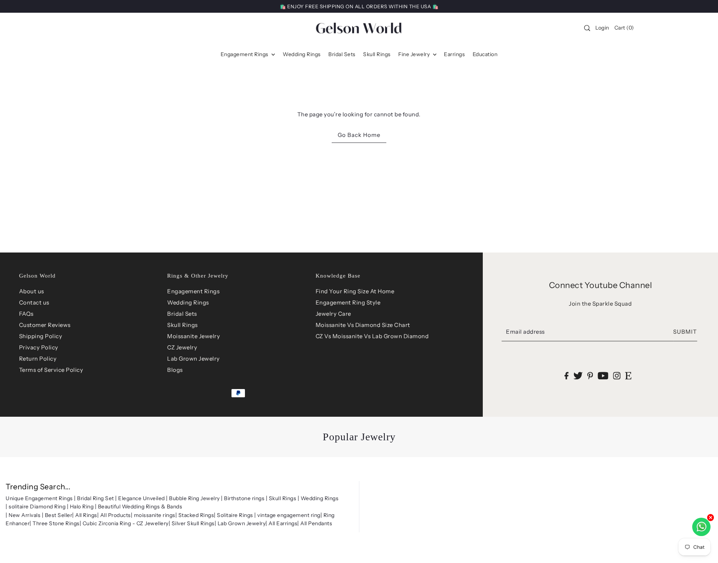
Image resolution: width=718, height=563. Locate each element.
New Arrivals (24, 515)
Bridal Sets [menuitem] (342, 54)
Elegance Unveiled (141, 498)
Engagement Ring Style (348, 302)
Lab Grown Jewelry (193, 358)
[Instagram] (616, 375)
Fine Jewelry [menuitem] (414, 54)
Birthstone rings (244, 498)
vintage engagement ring (288, 515)
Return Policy (38, 358)
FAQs (26, 313)
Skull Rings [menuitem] (377, 54)
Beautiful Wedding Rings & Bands (140, 506)
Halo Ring (82, 506)
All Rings (86, 515)
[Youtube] (603, 375)
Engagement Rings (193, 291)
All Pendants (316, 523)
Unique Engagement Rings (39, 498)
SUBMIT (685, 331)
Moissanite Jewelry (193, 336)
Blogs (175, 369)
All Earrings (283, 523)
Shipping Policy (40, 336)
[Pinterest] (590, 375)
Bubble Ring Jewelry (194, 498)
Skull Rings (182, 324)
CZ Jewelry (182, 347)
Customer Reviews (45, 324)
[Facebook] (567, 375)
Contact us (34, 302)
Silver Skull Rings (193, 523)
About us (31, 291)
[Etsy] (628, 375)
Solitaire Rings (235, 515)
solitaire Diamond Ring (37, 506)
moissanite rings (154, 515)
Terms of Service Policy (51, 369)
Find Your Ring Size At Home (355, 291)
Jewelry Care (333, 313)
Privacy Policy (38, 347)
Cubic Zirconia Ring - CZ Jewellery (126, 523)
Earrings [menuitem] (454, 54)
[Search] (587, 28)
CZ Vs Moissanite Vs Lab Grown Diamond (372, 336)
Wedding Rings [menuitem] (302, 54)
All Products (115, 515)
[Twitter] (578, 375)
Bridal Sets (182, 313)
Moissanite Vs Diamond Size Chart (363, 324)
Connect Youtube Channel (600, 285)
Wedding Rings (188, 302)
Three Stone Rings (56, 523)
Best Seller (59, 515)
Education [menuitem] (485, 54)
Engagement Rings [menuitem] (245, 54)
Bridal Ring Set (95, 498)
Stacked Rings (196, 515)
